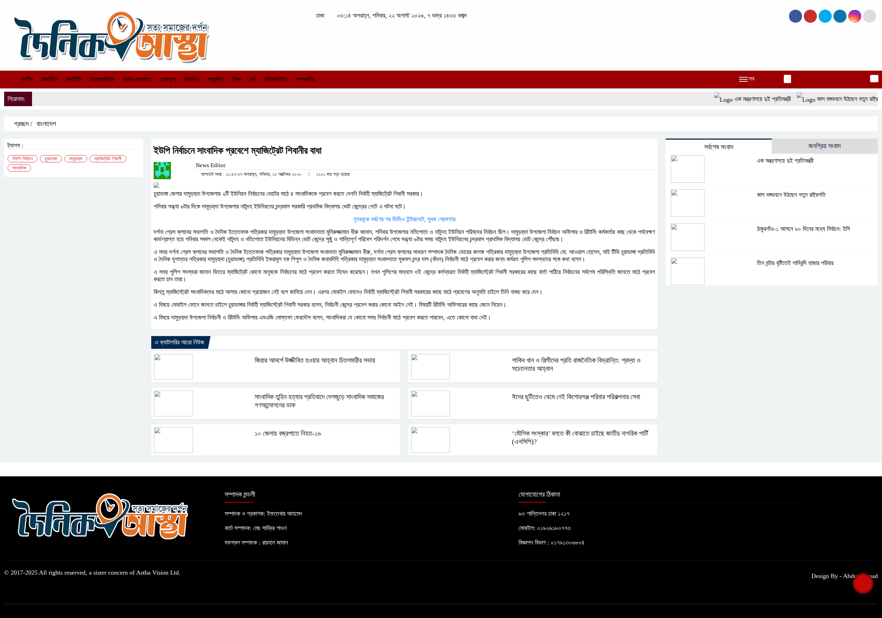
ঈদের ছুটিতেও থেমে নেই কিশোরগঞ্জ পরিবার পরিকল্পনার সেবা (576, 397)
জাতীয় (27, 79)
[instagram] (825, 16)
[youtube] (854, 16)
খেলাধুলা (167, 79)
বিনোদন (191, 79)
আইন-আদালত (137, 79)
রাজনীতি (49, 79)
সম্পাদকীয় (305, 79)
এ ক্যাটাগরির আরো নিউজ (179, 342)
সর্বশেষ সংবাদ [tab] (718, 147)
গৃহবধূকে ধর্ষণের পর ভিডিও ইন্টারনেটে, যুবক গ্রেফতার (404, 219)
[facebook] (795, 16)
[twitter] (810, 16)
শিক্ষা (236, 79)
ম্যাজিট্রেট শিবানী (108, 158)
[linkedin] (840, 16)
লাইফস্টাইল (275, 79)
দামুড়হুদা (75, 158)
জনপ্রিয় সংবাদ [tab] (825, 146)
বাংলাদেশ (46, 124)
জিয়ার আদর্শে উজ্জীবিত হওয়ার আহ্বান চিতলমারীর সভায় (315, 360)
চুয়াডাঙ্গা (51, 158)
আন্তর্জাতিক (102, 79)
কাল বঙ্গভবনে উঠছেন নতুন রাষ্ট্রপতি (838, 98)
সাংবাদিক (19, 168)
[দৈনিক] (110, 34)
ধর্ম (252, 79)
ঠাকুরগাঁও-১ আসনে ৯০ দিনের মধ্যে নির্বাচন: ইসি (803, 228)
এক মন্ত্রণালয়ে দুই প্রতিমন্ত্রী (750, 98)
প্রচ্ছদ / (22, 124)
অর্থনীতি (73, 79)
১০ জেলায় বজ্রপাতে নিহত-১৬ (288, 433)
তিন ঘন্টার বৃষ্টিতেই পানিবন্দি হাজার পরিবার (795, 263)
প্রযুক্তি (215, 79)
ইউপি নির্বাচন (22, 158)
